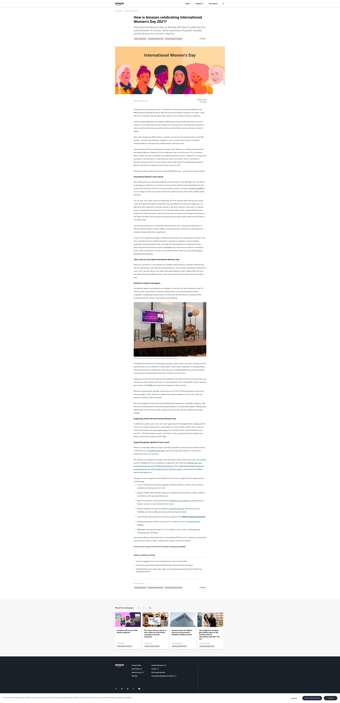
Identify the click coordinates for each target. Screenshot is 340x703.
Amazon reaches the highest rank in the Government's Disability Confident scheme (182, 632)
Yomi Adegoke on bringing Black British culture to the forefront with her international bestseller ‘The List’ (209, 634)
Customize (294, 698)
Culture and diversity (140, 39)
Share (203, 38)
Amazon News (118, 11)
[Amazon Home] (119, 4)
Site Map (135, 676)
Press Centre (136, 669)
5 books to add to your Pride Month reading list (127, 631)
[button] (191, 4)
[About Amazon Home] (119, 665)
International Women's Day (155, 39)
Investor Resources (157, 665)
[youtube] (140, 689)
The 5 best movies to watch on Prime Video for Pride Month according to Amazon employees (155, 633)
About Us (199, 4)
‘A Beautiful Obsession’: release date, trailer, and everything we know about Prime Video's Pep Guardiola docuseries (169, 570)
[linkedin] (129, 689)
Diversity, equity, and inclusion (131, 11)
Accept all (331, 698)
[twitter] (134, 689)
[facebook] (117, 689)
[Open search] (223, 3)
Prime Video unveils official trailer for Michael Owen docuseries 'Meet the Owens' (164, 565)
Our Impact (213, 4)
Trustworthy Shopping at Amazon (162, 676)
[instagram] (123, 689)
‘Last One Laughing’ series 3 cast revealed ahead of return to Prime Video (161, 561)
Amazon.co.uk (136, 672)
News (187, 4)
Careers (153, 669)
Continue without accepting (312, 698)
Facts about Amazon (158, 672)
